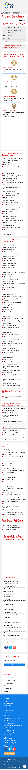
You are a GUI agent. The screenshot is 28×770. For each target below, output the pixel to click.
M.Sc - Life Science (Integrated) (11, 339)
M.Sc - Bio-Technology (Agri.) (10, 287)
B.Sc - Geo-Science (8, 211)
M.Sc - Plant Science (8, 359)
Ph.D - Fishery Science (8, 479)
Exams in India (8, 689)
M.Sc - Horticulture (7, 332)
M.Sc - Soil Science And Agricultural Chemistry (12, 380)
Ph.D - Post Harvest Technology (11, 497)
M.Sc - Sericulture (7, 372)
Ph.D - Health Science (8, 482)
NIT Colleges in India (9, 720)
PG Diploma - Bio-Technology (10, 413)
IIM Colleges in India (9, 730)
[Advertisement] (14, 135)
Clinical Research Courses (10, 607)
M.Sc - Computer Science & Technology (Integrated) (13, 299)
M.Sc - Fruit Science (8, 323)
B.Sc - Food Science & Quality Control (12, 204)
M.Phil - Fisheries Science (9, 263)
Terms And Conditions (13, 759)
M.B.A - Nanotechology (8, 245)
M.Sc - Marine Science (8, 346)
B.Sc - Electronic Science (9, 195)
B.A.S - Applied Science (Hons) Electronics (13, 158)
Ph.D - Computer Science (9, 468)
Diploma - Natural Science (9, 439)
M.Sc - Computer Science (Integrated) (12, 302)
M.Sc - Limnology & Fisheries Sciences (12, 343)
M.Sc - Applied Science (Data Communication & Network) (14, 284)
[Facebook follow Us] (6, 647)
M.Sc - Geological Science (9, 325)
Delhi (5, 543)
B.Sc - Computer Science (9, 191)
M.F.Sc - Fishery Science (9, 252)
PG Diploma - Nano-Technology (11, 419)
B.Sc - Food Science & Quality (10, 202)
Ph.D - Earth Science (8, 475)
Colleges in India (9, 678)
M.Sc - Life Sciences (8, 341)
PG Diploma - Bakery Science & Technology (14, 408)
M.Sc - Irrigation (7, 337)
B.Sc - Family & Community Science (12, 198)
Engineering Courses (9, 609)
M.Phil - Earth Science (8, 261)
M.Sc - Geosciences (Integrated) (11, 327)
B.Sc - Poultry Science (8, 225)
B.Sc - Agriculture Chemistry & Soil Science (13, 176)
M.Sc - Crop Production (9, 305)
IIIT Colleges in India (9, 728)
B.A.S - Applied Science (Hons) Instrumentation (10, 161)
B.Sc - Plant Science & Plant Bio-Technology (14, 220)
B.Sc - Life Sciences (8, 214)
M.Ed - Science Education (9, 249)
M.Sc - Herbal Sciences (9, 330)
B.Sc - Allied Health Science (10, 178)
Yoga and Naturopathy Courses (12, 635)
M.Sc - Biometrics (7, 292)
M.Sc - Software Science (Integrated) (12, 377)
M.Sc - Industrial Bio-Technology (11, 334)
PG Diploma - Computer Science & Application (11, 415)
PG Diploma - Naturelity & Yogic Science (13, 421)
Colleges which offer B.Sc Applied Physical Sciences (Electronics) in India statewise (14, 538)
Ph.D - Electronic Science (9, 477)
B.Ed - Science (6, 171)
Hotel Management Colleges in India (13, 725)
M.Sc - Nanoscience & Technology (11, 355)
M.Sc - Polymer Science (9, 362)
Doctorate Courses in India (10, 589)
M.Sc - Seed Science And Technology (12, 370)
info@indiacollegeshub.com (10, 740)
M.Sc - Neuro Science (8, 357)
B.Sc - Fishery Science (8, 200)
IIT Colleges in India (9, 723)
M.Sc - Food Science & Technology (11, 321)
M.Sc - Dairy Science (8, 307)
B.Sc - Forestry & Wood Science (11, 209)
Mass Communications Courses (12, 622)
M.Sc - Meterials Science (9, 348)
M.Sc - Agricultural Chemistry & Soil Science (14, 272)
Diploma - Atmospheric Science (11, 432)
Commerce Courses (9, 602)
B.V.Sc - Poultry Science (9, 234)
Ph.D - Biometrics (7, 466)
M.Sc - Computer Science (9, 294)
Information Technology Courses (12, 615)
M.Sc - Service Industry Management (12, 374)
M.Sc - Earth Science (8, 309)
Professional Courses (9, 633)
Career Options (8, 683)
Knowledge (7, 691)
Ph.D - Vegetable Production (10, 504)
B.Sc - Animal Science (8, 180)
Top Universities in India (10, 735)
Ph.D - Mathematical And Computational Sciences (13, 489)
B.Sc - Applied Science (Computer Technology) (11, 188)
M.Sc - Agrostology (7, 277)
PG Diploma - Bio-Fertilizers (10, 410)
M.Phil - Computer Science (9, 256)
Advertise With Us (9, 753)
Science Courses (8, 630)
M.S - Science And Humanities (10, 270)
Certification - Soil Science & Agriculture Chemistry (13, 396)
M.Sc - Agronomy (7, 274)
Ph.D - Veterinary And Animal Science (12, 512)
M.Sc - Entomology (7, 312)
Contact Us (6, 764)
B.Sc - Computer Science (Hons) (11, 193)
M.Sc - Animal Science (8, 281)
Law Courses (7, 617)
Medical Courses (8, 625)
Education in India (9, 686)
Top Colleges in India (9, 732)
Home (3, 12)
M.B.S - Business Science (9, 247)
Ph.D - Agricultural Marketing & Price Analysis (14, 452)
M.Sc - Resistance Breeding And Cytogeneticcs (11, 367)
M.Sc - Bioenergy (7, 289)
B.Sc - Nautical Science (9, 218)
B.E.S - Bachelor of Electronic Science (12, 167)
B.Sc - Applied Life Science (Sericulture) (13, 182)
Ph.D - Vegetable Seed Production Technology (11, 506)
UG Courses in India (16, 12)
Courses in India (8, 12)
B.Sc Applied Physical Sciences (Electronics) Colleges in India (12, 46)
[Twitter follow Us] (10, 647)
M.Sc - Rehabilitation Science (10, 364)
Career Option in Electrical (9, 529)
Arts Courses (7, 596)
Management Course (9, 620)
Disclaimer (14, 761)
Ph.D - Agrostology (7, 454)
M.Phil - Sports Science (9, 265)
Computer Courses (8, 604)
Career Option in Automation (10, 532)
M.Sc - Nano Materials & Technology (12, 350)
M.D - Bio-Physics (7, 450)
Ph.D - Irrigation (7, 484)
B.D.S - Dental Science (8, 164)
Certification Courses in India (11, 581)
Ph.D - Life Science (8, 486)
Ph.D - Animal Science (8, 459)
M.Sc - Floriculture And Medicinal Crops (13, 318)
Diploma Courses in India (10, 586)
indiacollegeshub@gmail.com (11, 743)
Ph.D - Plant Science (8, 492)
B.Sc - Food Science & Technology (11, 207)
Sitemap (21, 761)
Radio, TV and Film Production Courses (14, 627)
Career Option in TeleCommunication (12, 527)
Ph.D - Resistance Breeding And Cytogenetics (14, 499)
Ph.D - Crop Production (9, 472)
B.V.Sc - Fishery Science (9, 232)
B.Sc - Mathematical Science (10, 216)
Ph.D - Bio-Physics (7, 463)
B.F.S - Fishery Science (9, 173)
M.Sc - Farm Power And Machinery (11, 314)
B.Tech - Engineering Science (10, 229)
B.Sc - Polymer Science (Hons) (10, 223)
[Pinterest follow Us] (14, 647)
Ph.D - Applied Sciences (9, 461)
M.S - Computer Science (9, 267)
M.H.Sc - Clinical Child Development (12, 254)
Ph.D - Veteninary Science (9, 510)
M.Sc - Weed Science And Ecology (11, 385)
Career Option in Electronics (10, 525)
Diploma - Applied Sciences (10, 430)
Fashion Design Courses (10, 612)
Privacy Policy (7, 761)
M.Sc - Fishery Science (8, 316)
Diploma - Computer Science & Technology (13, 437)
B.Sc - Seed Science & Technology (11, 227)
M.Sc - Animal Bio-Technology (10, 279)
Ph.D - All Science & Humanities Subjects (13, 456)
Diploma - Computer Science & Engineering (13, 434)
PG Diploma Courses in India (11, 583)
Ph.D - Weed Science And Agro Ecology (13, 514)
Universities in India (9, 680)
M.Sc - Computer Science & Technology (13, 296)
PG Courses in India (9, 591)
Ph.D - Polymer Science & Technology (12, 494)
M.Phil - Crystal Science (9, 258)
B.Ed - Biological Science (9, 169)
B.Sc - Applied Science (8, 185)
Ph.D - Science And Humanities (11, 501)
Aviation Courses (8, 599)
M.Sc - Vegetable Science (9, 383)
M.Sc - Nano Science (8, 352)
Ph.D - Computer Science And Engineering (13, 470)
